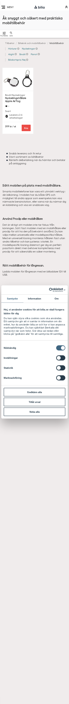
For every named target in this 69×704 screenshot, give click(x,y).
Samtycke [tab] (12, 298)
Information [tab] (34, 298)
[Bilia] (39, 7)
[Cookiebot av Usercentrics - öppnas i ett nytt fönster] (51, 290)
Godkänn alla (34, 392)
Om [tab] (57, 298)
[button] (13, 48)
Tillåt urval (34, 401)
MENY (10, 7)
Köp (26, 127)
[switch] (60, 357)
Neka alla (35, 411)
